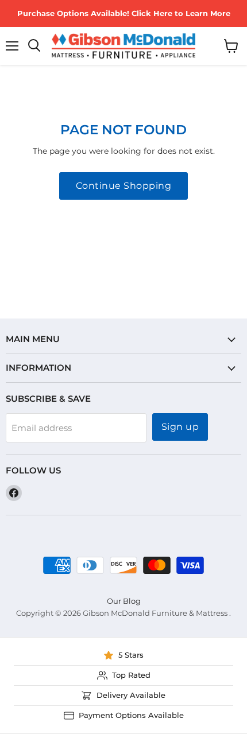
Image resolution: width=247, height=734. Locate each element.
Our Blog (124, 600)
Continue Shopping (123, 185)
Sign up (180, 426)
